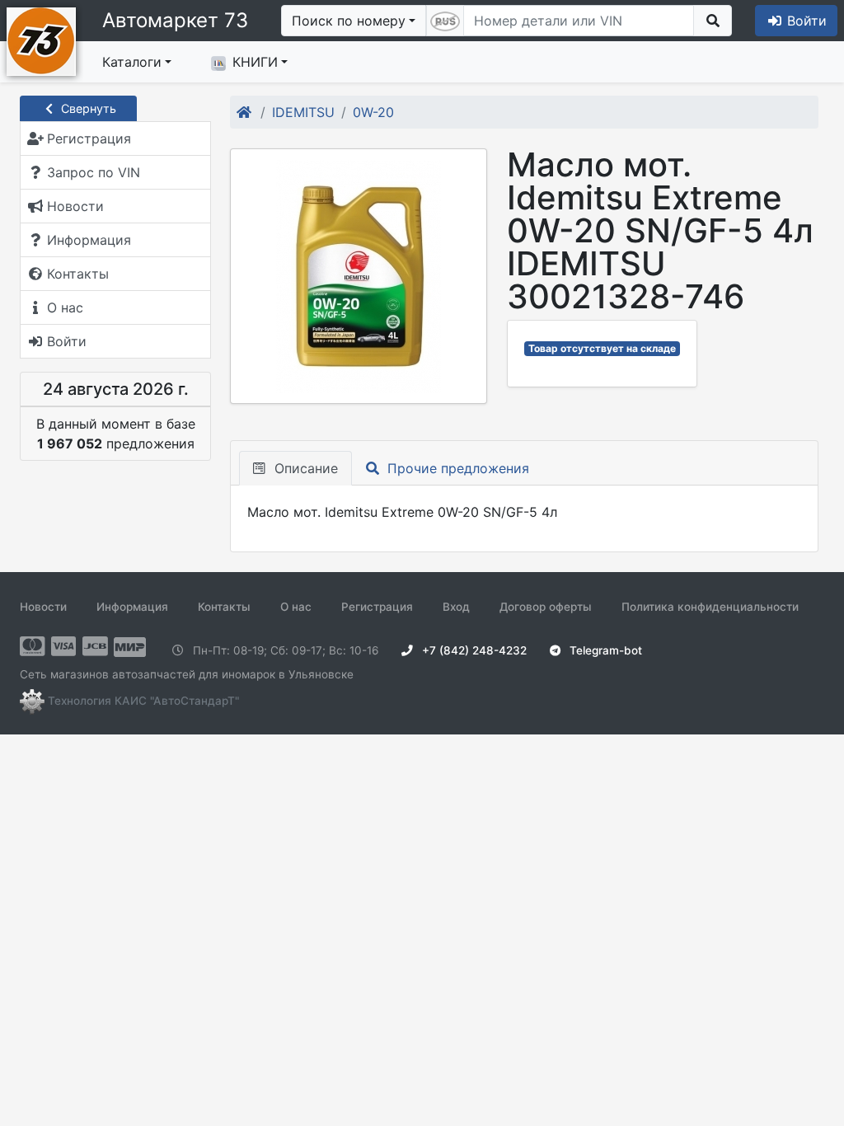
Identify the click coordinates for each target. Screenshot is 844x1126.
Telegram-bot (604, 650)
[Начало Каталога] (245, 112)
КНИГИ (255, 62)
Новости (43, 606)
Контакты (224, 606)
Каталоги (132, 62)
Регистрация (377, 606)
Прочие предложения (456, 468)
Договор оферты (545, 606)
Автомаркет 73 (175, 20)
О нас (296, 606)
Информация (132, 606)
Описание (304, 468)
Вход (456, 606)
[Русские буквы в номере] (445, 20)
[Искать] (712, 20)
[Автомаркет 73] (41, 39)
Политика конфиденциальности (710, 606)
